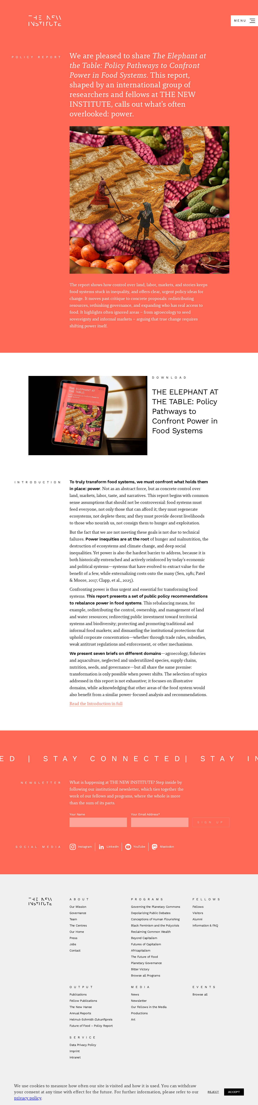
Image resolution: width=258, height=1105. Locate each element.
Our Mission (78, 907)
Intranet (75, 1057)
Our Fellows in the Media (148, 1007)
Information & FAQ (205, 925)
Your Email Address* (145, 814)
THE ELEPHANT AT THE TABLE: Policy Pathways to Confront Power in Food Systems (185, 411)
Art (133, 1019)
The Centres (78, 925)
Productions (139, 1013)
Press (73, 938)
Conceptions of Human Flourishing (155, 919)
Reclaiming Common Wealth (151, 932)
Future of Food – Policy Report (91, 1026)
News (135, 994)
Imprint (75, 1051)
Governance (78, 913)
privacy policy (27, 1097)
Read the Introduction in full (96, 703)
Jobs (73, 944)
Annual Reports (80, 1013)
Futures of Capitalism (146, 944)
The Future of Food (144, 957)
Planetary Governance (146, 963)
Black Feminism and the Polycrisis (155, 925)
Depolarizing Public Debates (151, 913)
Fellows (198, 907)
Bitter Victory (140, 969)
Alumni (197, 919)
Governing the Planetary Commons (155, 907)
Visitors (197, 913)
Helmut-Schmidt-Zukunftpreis (91, 1019)
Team (73, 919)
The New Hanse (81, 1007)
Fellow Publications (83, 1001)
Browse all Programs (145, 975)
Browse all (200, 994)
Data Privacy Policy (83, 1045)
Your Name (77, 814)
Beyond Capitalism (144, 938)
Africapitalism (140, 950)
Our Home (77, 932)
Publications (78, 994)
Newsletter (139, 1001)
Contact (75, 950)
